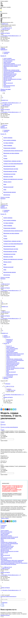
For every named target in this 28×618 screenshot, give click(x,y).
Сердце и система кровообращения (12, 71)
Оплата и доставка (6, 89)
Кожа (4, 81)
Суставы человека (7, 60)
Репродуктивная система (9, 75)
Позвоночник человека (9, 63)
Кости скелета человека (9, 59)
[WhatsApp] (11, 409)
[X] (7, 409)
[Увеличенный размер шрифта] (2, 5)
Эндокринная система (8, 76)
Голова (5, 68)
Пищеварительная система (10, 73)
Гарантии (5, 53)
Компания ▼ (4, 49)
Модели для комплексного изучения (12, 79)
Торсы (5, 67)
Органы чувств (7, 80)
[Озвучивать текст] (1, 19)
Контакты (3, 90)
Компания (3, 522)
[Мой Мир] (5, 409)
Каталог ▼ (3, 55)
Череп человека (7, 62)
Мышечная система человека (10, 66)
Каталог (3, 528)
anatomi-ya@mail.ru (5, 33)
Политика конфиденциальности (8, 596)
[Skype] (13, 409)
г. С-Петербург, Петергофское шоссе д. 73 (11, 35)
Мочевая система (7, 77)
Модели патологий (8, 83)
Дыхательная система (8, 72)
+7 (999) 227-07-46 (7, 27)
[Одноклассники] (3, 409)
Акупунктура (6, 86)
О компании (6, 52)
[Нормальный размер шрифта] (2, 4)
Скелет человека (7, 58)
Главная (3, 48)
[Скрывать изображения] (1, 16)
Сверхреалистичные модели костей (12, 64)
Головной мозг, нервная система (11, 70)
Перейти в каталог (5, 615)
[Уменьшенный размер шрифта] (1, 2)
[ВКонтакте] (4, 93)
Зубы (4, 84)
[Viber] (9, 409)
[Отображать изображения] (1, 14)
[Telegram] (15, 409)
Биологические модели (9, 85)
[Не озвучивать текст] (1, 21)
